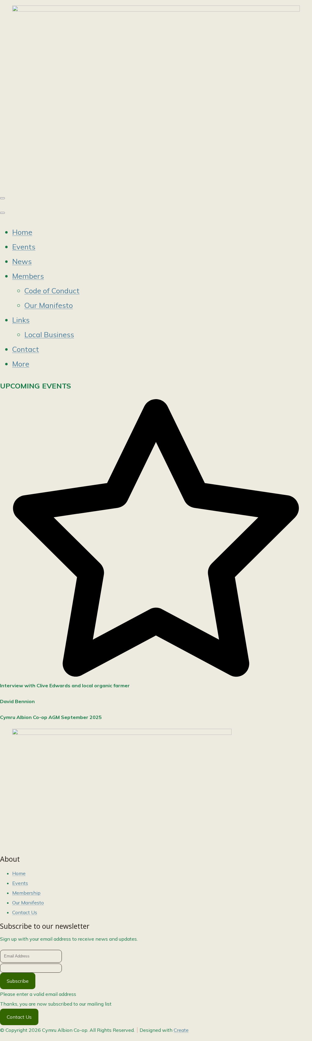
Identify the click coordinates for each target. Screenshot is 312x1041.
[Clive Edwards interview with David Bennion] (122, 733)
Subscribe (18, 981)
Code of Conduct (52, 290)
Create (181, 1030)
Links (21, 319)
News (22, 261)
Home (22, 232)
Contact (25, 349)
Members (28, 276)
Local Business (49, 334)
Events (23, 246)
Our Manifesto (48, 305)
